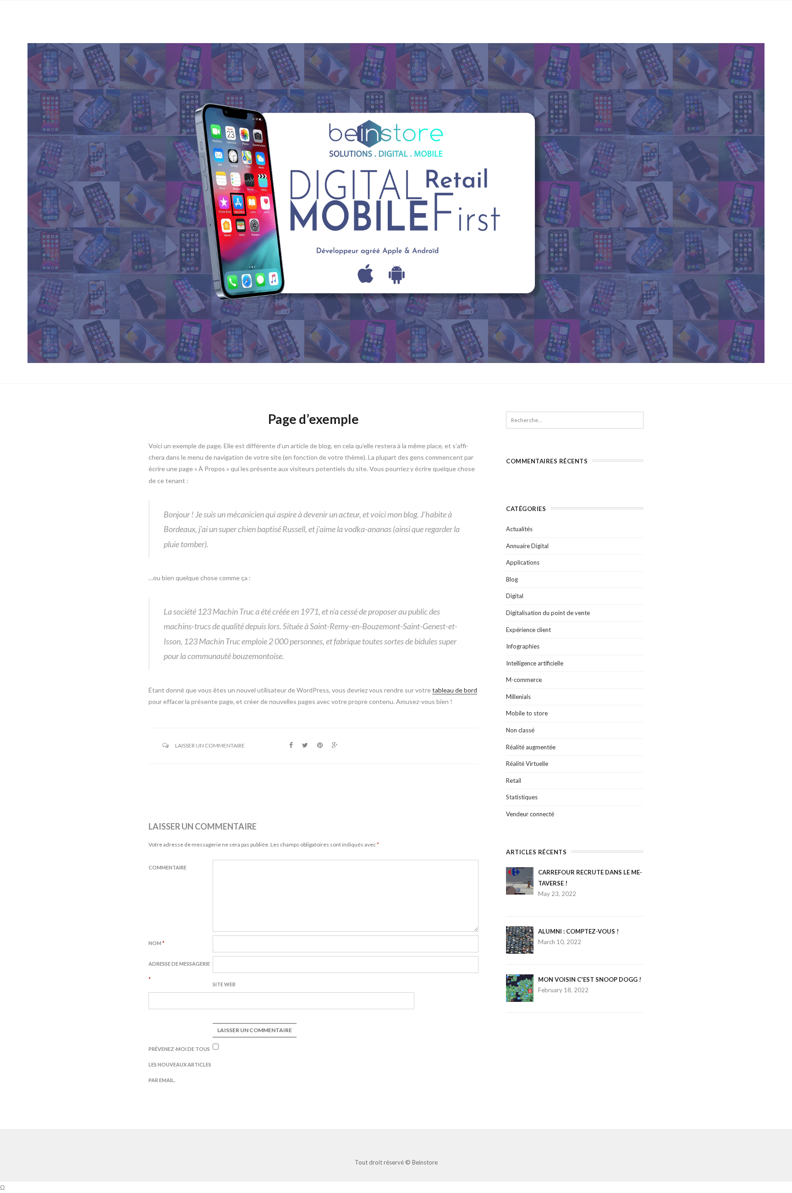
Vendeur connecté (530, 814)
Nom (156, 943)
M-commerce (524, 679)
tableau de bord (454, 690)
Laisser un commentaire (210, 745)
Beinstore (425, 1162)
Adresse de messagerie (179, 971)
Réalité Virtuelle (527, 763)
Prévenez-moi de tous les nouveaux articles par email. (179, 1064)
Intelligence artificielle (534, 663)
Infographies (522, 646)
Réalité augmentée (531, 747)
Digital (514, 595)
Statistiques (522, 797)
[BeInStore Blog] (396, 202)
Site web (224, 984)
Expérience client (528, 629)
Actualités (519, 529)
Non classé (520, 730)
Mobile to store (527, 713)
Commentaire (167, 867)
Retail (513, 780)
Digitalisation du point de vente (548, 612)
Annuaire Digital (527, 546)
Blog (512, 579)
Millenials (518, 696)
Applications (522, 562)
